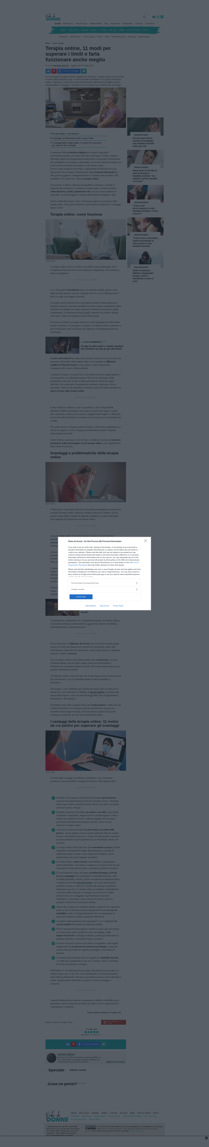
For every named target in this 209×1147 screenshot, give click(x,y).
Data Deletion (91, 606)
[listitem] (104, 583)
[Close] (146, 541)
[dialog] (104, 573)
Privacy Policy (118, 606)
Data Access (104, 606)
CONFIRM (81, 597)
